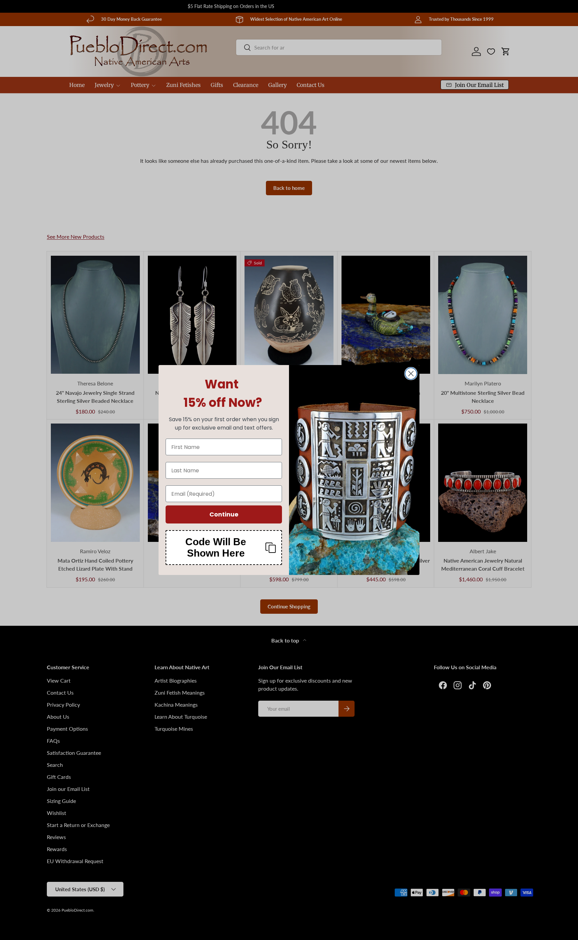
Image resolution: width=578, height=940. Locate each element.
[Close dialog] (411, 373)
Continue (223, 514)
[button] (224, 547)
